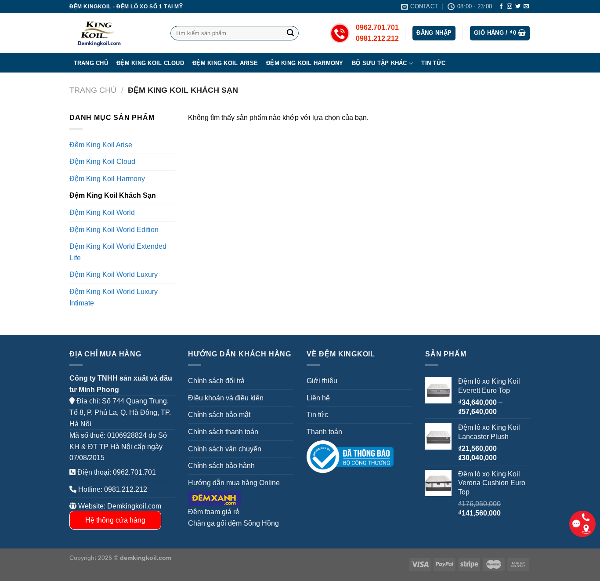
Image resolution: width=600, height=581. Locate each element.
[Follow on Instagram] (509, 7)
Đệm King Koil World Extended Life (117, 252)
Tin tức (433, 63)
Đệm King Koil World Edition (114, 229)
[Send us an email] (526, 7)
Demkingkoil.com (134, 506)
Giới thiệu (322, 381)
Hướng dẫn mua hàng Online (234, 483)
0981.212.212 (125, 489)
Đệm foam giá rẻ (213, 512)
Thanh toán (324, 432)
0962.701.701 (134, 472)
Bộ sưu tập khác (379, 63)
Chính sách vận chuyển (224, 449)
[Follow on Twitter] (517, 7)
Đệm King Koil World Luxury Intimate (113, 297)
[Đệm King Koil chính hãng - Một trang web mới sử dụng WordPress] (113, 33)
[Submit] (290, 33)
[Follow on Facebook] (501, 7)
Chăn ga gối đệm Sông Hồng (233, 523)
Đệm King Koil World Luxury (113, 274)
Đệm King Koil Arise (225, 63)
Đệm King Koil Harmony (304, 63)
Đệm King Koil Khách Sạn (112, 195)
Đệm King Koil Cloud (150, 63)
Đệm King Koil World (102, 212)
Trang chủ (91, 63)
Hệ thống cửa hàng (115, 520)
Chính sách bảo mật (219, 414)
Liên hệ (318, 398)
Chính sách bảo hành (221, 465)
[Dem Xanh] (214, 498)
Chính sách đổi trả (216, 381)
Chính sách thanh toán (223, 432)
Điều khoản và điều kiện (226, 398)
